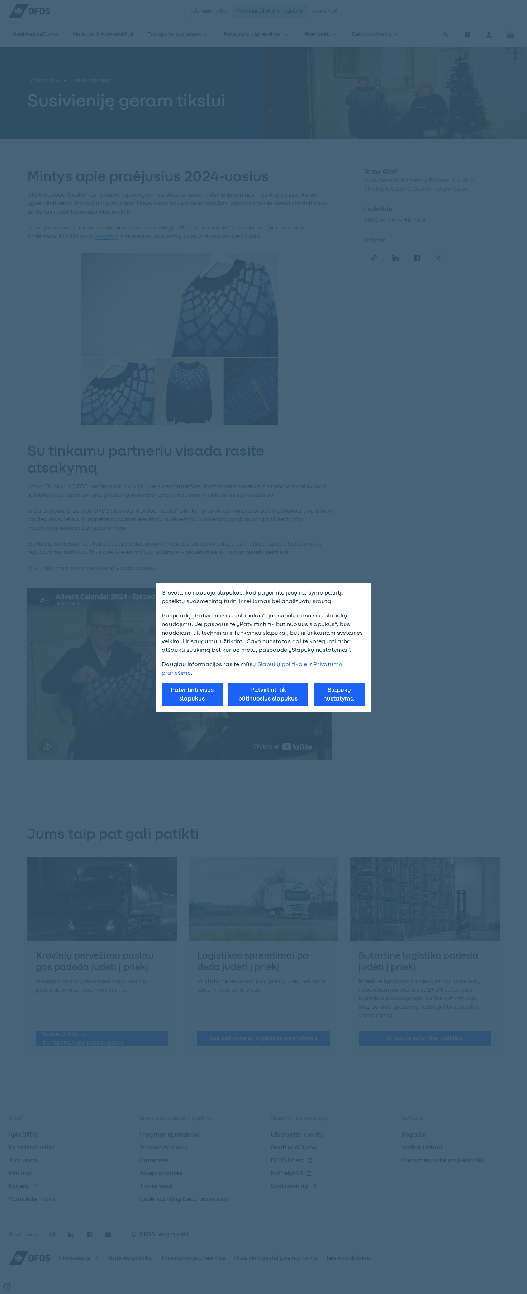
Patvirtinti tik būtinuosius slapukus (268, 694)
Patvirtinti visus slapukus (192, 694)
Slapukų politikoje (282, 664)
